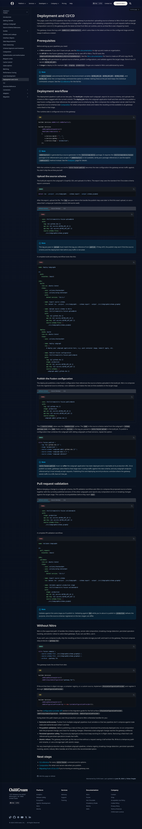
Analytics (39, 794)
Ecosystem (39, 800)
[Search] (130, 3)
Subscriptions (7, 66)
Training (64, 800)
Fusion (88, 797)
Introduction (7, 17)
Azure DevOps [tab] (55, 208)
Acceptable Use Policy (118, 800)
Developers (42, 3)
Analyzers (71, 160)
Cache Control (7, 62)
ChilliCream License (117, 812)
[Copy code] (133, 117)
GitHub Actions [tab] (43, 208)
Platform (21, 3)
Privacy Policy (115, 806)
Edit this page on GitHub (47, 776)
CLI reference (65, 81)
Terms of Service (116, 809)
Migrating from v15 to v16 (48, 768)
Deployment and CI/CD (10, 79)
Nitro (38, 806)
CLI (4, 83)
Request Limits (8, 59)
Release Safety (41, 797)
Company (54, 3)
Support (63, 797)
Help (71, 3)
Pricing (64, 3)
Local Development (9, 76)
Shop (112, 797)
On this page (133, 9)
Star (96, 3)
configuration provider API (52, 711)
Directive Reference (9, 86)
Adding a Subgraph (9, 24)
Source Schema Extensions (11, 27)
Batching (6, 69)
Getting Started (8, 20)
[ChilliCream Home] (12, 3)
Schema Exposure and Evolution (13, 48)
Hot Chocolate (90, 800)
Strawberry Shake (92, 803)
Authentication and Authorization (14, 55)
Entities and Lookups (10, 34)
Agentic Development (43, 803)
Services (31, 3)
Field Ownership (8, 45)
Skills (87, 809)
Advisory (64, 794)
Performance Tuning (9, 72)
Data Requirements (9, 41)
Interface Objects (8, 38)
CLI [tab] (65, 208)
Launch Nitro (120, 3)
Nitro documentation (84, 50)
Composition (7, 52)
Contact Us (108, 3)
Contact (113, 794)
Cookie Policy (115, 803)
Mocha (38, 809)
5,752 (100, 3)
